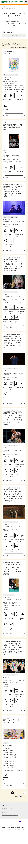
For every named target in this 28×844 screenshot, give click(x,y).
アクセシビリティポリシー (8, 808)
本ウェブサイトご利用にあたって (10, 815)
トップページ (4, 6)
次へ (21, 792)
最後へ (16, 796)
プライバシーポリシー (7, 805)
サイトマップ (5, 812)
